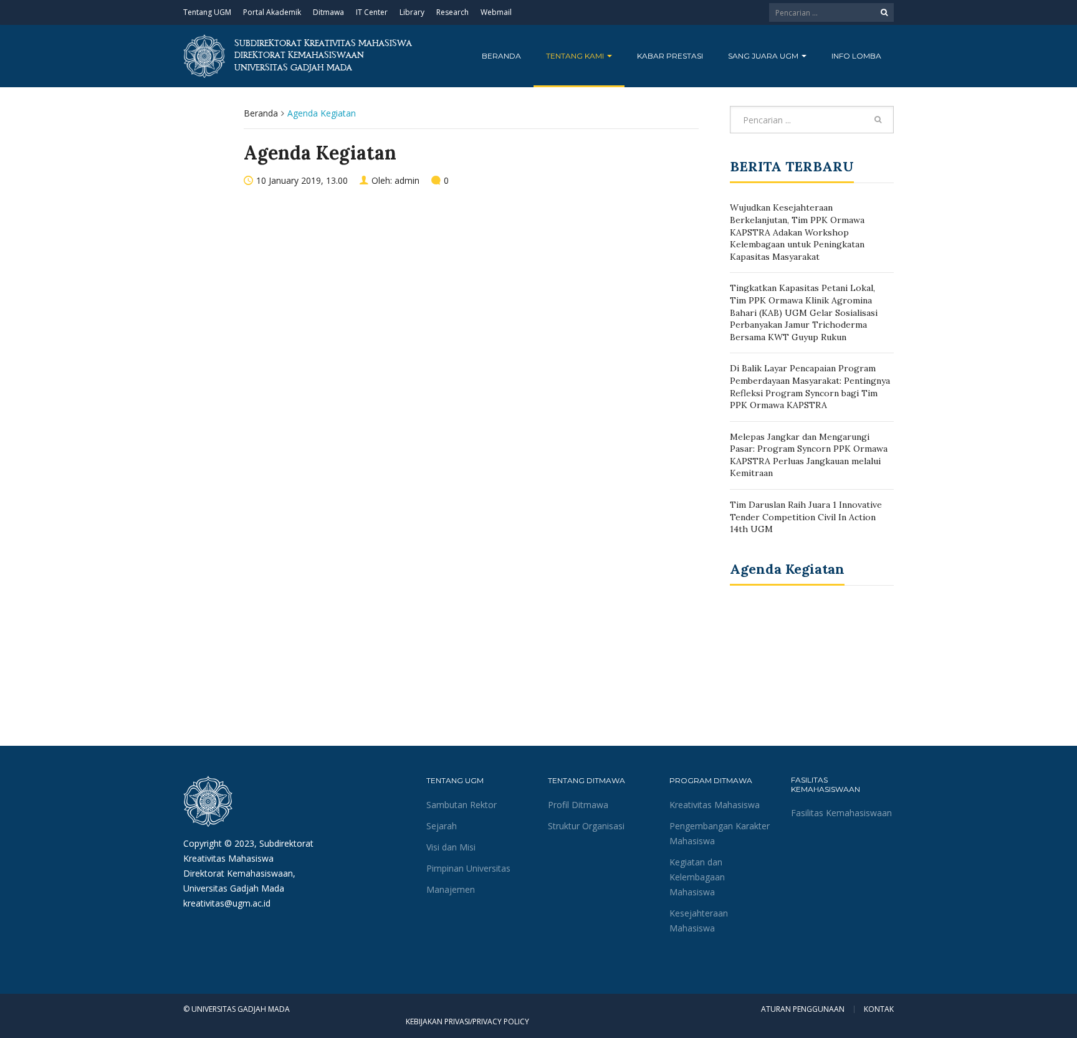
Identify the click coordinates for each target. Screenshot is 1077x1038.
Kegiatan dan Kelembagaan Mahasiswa (697, 877)
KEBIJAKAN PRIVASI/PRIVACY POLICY (467, 1021)
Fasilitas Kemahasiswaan (841, 813)
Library (412, 12)
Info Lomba (856, 55)
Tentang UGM (207, 12)
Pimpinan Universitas (468, 868)
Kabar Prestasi (670, 55)
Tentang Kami (576, 55)
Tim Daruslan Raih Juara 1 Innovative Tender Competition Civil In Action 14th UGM (806, 517)
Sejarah (441, 826)
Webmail (496, 12)
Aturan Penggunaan (803, 1009)
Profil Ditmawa (578, 805)
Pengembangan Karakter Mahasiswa (719, 833)
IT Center (372, 12)
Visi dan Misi (451, 847)
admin (407, 180)
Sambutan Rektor (461, 805)
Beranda (501, 55)
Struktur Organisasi (586, 826)
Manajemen (450, 889)
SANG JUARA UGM (764, 55)
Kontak (879, 1009)
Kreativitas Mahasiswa (714, 805)
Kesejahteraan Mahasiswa (698, 920)
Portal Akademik (272, 12)
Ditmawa (328, 12)
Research (452, 12)
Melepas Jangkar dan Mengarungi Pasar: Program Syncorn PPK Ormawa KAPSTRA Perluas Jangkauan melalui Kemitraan (809, 455)
